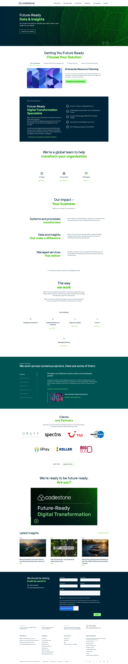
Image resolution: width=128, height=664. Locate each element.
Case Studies (89, 651)
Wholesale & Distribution (26, 397)
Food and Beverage (46, 640)
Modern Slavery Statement (92, 655)
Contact (106, 3)
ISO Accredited (89, 643)
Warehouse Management (47, 652)
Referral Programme (91, 645)
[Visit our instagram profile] (100, 662)
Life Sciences (45, 642)
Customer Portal (90, 641)
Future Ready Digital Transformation (28, 644)
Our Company (97, 3)
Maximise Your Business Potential (76, 81)
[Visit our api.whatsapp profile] (86, 662)
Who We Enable (67, 3)
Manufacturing (23, 386)
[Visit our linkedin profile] (90, 661)
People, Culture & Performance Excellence (29, 640)
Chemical (22, 374)
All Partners (66, 638)
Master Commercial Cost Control (27, 638)
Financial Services (24, 378)
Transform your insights (27, 31)
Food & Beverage (24, 382)
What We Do (57, 3)
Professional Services (25, 389)
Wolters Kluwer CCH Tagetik (70, 644)
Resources (87, 3)
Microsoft (66, 640)
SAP (65, 642)
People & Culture (90, 647)
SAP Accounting (24, 393)
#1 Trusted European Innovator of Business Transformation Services (96, 639)
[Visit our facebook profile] (97, 661)
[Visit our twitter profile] (93, 661)
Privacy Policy (53, 661)
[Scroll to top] (107, 661)
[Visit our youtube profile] (104, 661)
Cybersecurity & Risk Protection (27, 642)
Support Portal (46, 661)
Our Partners (78, 3)
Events (87, 653)
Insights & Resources (91, 649)
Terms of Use (60, 661)
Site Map (66, 661)
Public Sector (45, 648)
